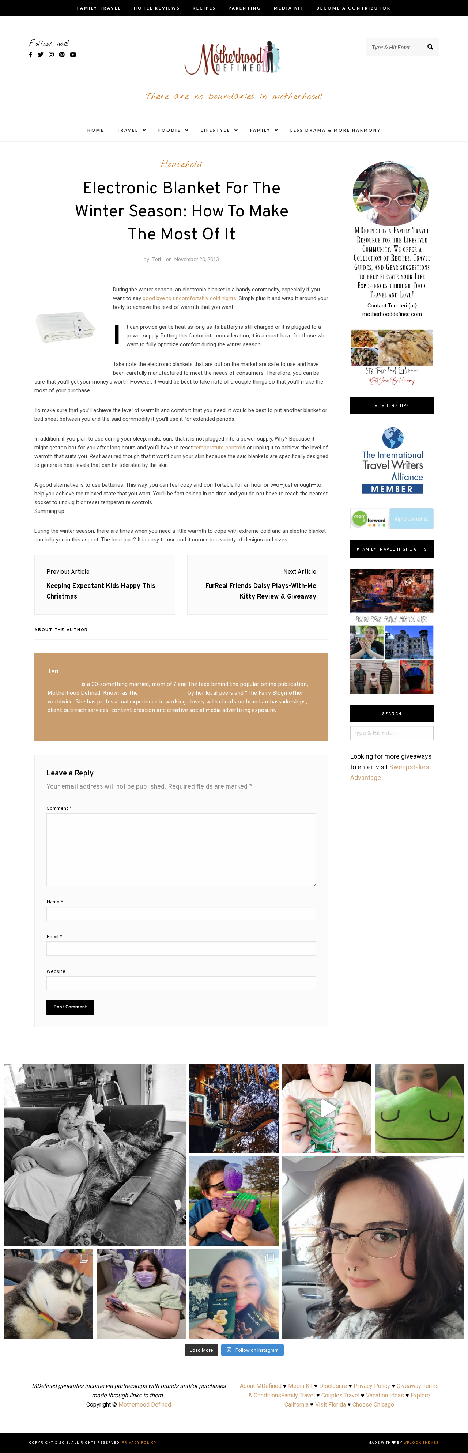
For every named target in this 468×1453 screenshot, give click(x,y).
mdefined (94, 1070)
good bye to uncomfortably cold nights (189, 298)
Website (55, 972)
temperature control (218, 447)
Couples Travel (340, 1395)
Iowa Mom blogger (162, 693)
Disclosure (333, 1385)
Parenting (245, 7)
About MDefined (261, 1385)
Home (95, 130)
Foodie (169, 130)
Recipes (204, 7)
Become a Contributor (354, 7)
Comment (59, 808)
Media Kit (289, 7)
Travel (128, 130)
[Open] (95, 1155)
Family (260, 130)
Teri (156, 259)
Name (54, 902)
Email (54, 937)
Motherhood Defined (144, 1404)
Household (181, 164)
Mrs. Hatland (64, 684)
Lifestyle (215, 130)
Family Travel (99, 7)
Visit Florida (330, 1404)
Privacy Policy (372, 1385)
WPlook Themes (421, 1443)
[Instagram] (176, 1237)
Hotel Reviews (157, 7)
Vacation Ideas (385, 1395)
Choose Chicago (373, 1404)
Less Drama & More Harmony (335, 130)
